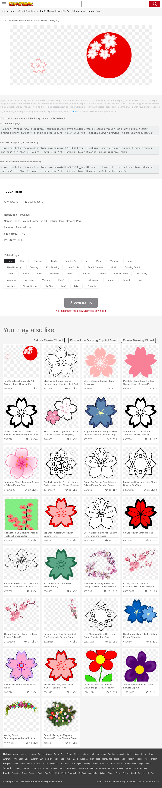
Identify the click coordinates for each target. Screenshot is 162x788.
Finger (141, 764)
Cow (56, 759)
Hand (148, 764)
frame (110, 280)
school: (7, 768)
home (95, 764)
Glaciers (77, 754)
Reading (53, 768)
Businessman (56, 764)
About (99, 781)
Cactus (41, 754)
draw (22, 261)
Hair (102, 764)
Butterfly (34, 759)
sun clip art (71, 261)
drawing (34, 267)
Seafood (82, 773)
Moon (103, 754)
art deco (29, 280)
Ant (15, 759)
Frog (98, 759)
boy (113, 764)
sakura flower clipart (48, 340)
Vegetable (92, 773)
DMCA (140, 781)
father (119, 764)
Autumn (24, 754)
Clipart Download (26, 11)
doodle (25, 273)
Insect (116, 759)
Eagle (75, 759)
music (114, 267)
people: (7, 763)
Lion (123, 759)
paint (98, 261)
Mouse (139, 759)
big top (49, 286)
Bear (21, 759)
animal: (7, 759)
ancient (11, 286)
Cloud (143, 754)
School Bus (83, 768)
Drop (151, 754)
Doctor (67, 764)
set (86, 261)
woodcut (114, 261)
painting (38, 261)
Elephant (84, 759)
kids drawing (52, 267)
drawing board (132, 267)
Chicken (48, 759)
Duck (68, 759)
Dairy (24, 773)
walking (87, 764)
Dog (62, 759)
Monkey (131, 759)
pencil (70, 273)
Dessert (32, 773)
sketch (53, 261)
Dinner (111, 773)
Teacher (26, 768)
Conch (49, 754)
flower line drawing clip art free (93, 340)
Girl (107, 764)
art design (93, 280)
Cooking (141, 773)
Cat (41, 759)
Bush (136, 754)
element (126, 280)
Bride (29, 764)
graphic (102, 273)
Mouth (127, 764)
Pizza (118, 773)
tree (9, 261)
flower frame (121, 273)
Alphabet (144, 768)
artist (39, 273)
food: (6, 773)
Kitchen (102, 773)
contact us (76, 111)
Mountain (121, 754)
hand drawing (14, 267)
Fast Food (49, 773)
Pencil (62, 768)
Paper (128, 768)
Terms (108, 781)
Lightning (95, 754)
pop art (61, 280)
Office (135, 768)
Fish (92, 759)
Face (134, 764)
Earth (56, 754)
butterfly (91, 286)
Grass (85, 754)
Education (71, 768)
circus (77, 280)
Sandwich (72, 773)
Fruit (57, 773)
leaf (63, 286)
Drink (40, 773)
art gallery (142, 273)
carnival (86, 273)
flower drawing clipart (138, 340)
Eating (125, 773)
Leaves (32, 754)
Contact (131, 781)
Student (17, 768)
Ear (73, 764)
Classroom (43, 768)
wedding (54, 273)
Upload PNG (152, 781)
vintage (46, 280)
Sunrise (111, 754)
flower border (30, 286)
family (37, 764)
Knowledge (101, 768)
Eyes (79, 764)
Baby (22, 764)
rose (129, 261)
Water (129, 754)
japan (10, 273)
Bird (26, 759)
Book (34, 768)
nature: (7, 754)
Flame (69, 754)
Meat (63, 773)
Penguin (153, 759)
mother (45, 764)
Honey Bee (107, 759)
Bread (133, 773)
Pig (146, 759)
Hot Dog (151, 773)
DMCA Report (14, 192)
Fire (62, 754)
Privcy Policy (119, 781)
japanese (12, 280)
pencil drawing (95, 267)
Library (111, 768)
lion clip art (74, 267)
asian (76, 286)
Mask (16, 764)
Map (92, 768)
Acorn (15, 754)
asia (140, 280)
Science (119, 768)
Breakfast (16, 773)
